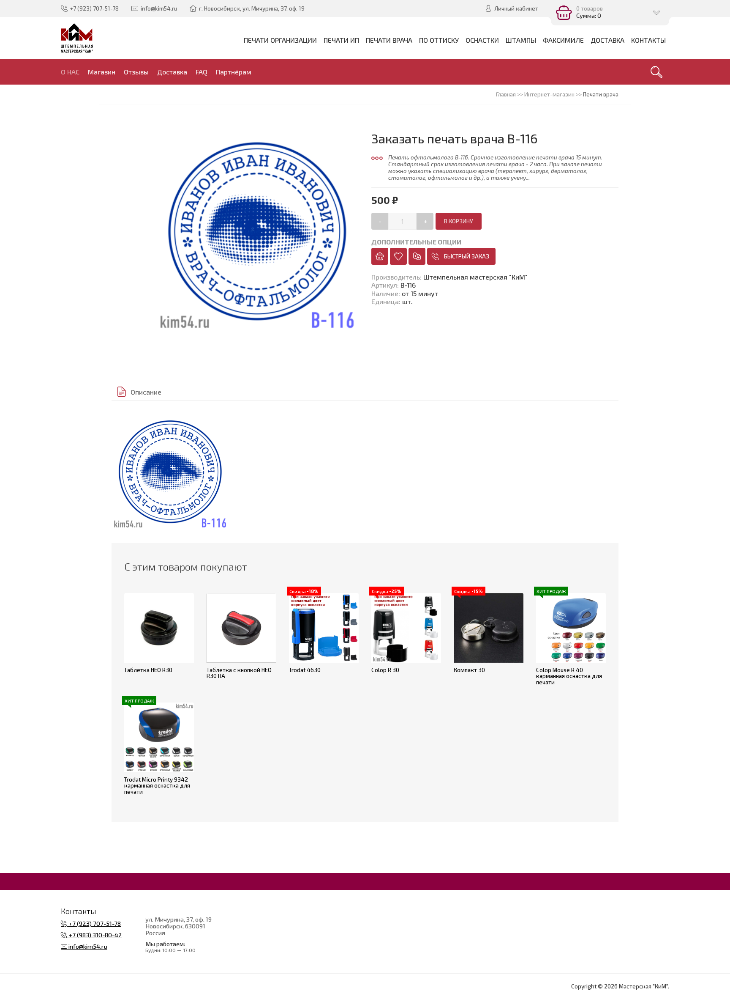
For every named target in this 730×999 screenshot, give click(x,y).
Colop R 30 (385, 670)
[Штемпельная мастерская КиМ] (77, 38)
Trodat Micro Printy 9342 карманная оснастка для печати (157, 785)
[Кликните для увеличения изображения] (170, 472)
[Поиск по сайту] (656, 72)
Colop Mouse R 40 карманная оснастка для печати (569, 676)
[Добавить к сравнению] (417, 256)
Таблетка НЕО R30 (148, 670)
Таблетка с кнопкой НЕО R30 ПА (239, 673)
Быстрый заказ (466, 256)
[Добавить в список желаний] (398, 256)
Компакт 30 (469, 670)
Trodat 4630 (305, 670)
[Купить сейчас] (379, 256)
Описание (146, 392)
